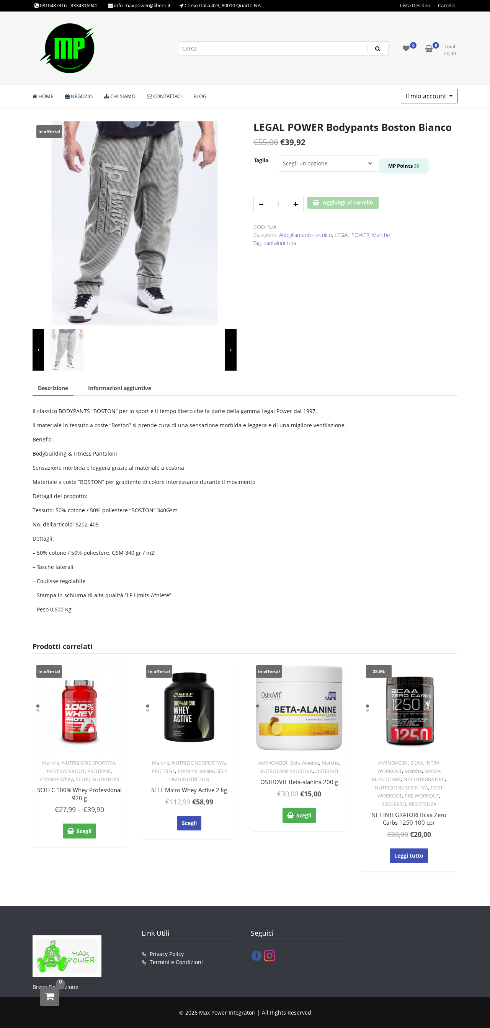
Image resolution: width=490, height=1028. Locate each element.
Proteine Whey (56, 779)
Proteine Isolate (196, 771)
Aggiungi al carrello (348, 202)
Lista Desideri (415, 5)
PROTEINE (99, 771)
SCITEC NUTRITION (97, 779)
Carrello (447, 5)
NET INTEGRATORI (424, 779)
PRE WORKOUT (422, 795)
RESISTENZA (422, 804)
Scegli (84, 831)
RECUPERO (393, 804)
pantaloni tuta (279, 243)
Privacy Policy (167, 954)
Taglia (261, 160)
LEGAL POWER (352, 235)
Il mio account (427, 96)
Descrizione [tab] (53, 388)
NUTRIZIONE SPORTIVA (88, 762)
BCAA (416, 762)
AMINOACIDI (272, 762)
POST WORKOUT (66, 771)
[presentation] (38, 350)
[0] (49, 996)
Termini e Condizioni (176, 962)
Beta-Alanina (304, 762)
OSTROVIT (327, 771)
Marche (381, 235)
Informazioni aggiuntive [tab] (119, 388)
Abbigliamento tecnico (305, 235)
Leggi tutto (408, 855)
